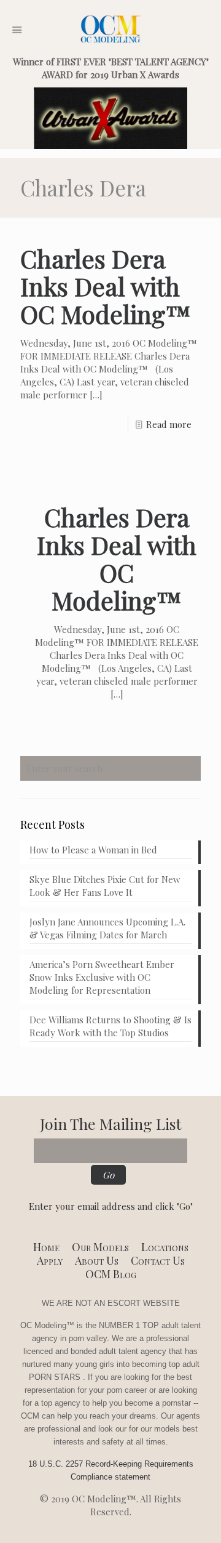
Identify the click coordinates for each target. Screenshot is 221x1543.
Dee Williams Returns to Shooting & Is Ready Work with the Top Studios (110, 1026)
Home (46, 1246)
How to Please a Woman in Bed (93, 850)
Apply (50, 1260)
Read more (169, 424)
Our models (100, 1246)
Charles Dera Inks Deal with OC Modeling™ (105, 286)
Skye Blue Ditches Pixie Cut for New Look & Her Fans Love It (104, 885)
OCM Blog (110, 1274)
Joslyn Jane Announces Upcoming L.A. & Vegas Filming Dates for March (107, 928)
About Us (96, 1260)
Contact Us (158, 1260)
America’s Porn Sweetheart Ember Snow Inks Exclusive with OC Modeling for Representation (101, 977)
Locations (164, 1246)
